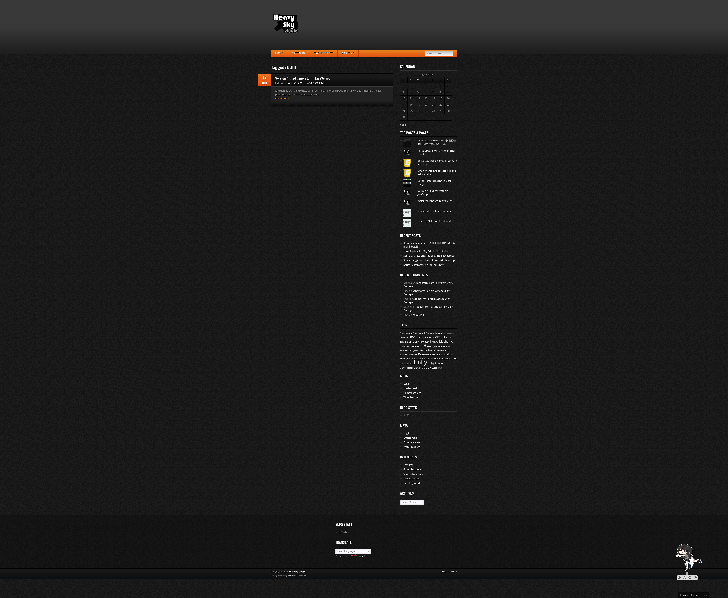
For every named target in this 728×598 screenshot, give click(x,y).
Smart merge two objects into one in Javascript (429, 260)
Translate (363, 556)
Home (279, 53)
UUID (424, 368)
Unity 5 (439, 363)
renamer (404, 355)
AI (401, 333)
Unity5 (432, 363)
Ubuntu (409, 363)
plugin (413, 350)
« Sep (403, 124)
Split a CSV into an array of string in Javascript (428, 255)
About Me (348, 53)
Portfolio (298, 53)
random (437, 350)
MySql (403, 346)
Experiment (426, 337)
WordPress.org (411, 397)
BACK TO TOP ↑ (449, 571)
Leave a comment (316, 83)
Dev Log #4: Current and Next (434, 221)
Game (437, 337)
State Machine (431, 359)
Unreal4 (417, 368)
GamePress (301, 576)
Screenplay (437, 355)
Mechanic (446, 341)
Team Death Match (447, 359)
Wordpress (437, 368)
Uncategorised (411, 483)
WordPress (292, 576)
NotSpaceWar (413, 346)
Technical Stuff (295, 83)
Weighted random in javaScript (435, 201)
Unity (420, 362)
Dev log (414, 337)
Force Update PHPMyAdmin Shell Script (425, 251)
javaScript (408, 341)
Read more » (282, 98)
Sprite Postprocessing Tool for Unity (423, 264)
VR (429, 367)
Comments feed (412, 392)
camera (430, 333)
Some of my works (413, 474)
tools (402, 363)
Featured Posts (323, 53)
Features (408, 465)
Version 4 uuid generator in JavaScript (302, 78)
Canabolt (439, 333)
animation (407, 333)
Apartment (418, 333)
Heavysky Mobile (297, 571)
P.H (423, 345)
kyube (434, 341)
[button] (679, 577)
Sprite (420, 359)
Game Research (412, 469)
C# (425, 333)
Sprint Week (411, 359)
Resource (424, 354)
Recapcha (445, 350)
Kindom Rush (422, 342)
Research (413, 355)
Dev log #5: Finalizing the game (435, 211)
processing (425, 350)
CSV (406, 337)
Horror (447, 337)
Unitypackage (406, 368)
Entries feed (410, 388)
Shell (402, 359)
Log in (406, 383)
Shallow (448, 354)
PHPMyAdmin (434, 346)
